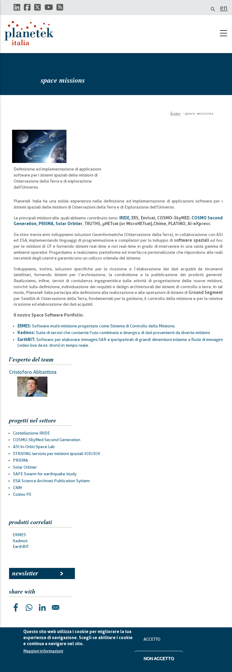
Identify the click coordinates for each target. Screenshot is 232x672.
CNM (17, 487)
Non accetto (158, 658)
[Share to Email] (56, 607)
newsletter (25, 573)
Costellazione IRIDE (31, 433)
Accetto (151, 639)
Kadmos (20, 540)
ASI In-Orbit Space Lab (34, 446)
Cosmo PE (22, 494)
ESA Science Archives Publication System (51, 480)
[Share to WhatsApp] (29, 607)
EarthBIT (21, 546)
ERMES (19, 534)
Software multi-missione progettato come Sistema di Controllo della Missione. (97, 325)
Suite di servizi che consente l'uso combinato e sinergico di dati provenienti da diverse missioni (114, 332)
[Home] (32, 33)
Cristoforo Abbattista (32, 372)
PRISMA (20, 460)
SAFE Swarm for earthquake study (44, 473)
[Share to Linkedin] (42, 607)
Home (175, 113)
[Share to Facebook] (16, 607)
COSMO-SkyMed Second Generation (46, 439)
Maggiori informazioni (43, 650)
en (223, 7)
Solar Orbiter (25, 467)
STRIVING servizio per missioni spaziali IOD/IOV (56, 453)
